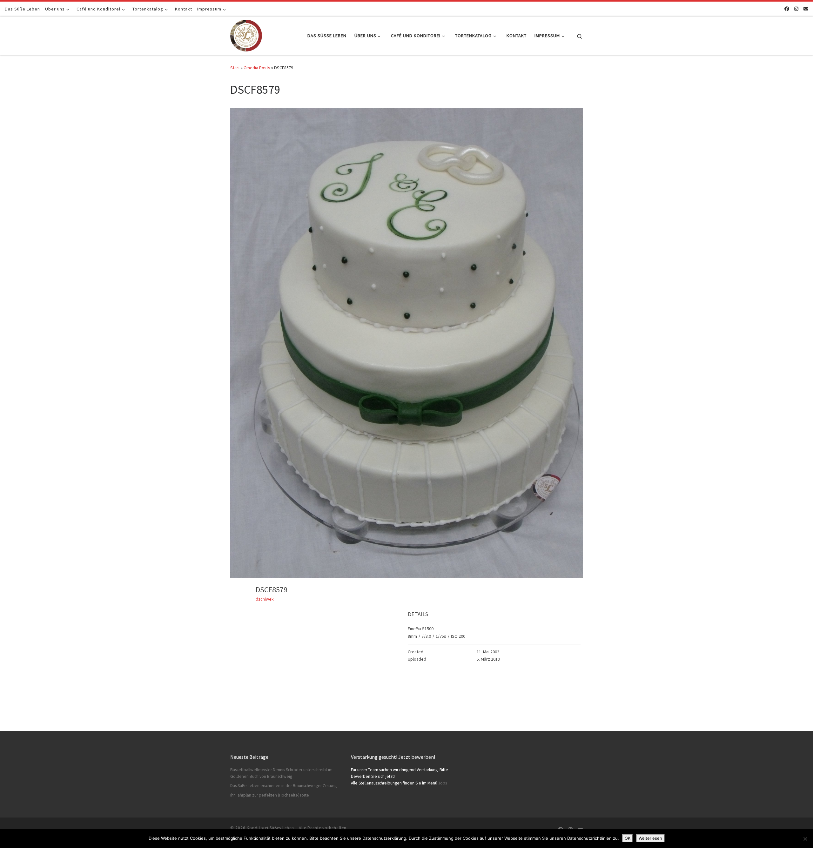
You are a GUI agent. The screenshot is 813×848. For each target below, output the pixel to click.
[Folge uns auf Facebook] (786, 8)
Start (235, 68)
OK (627, 838)
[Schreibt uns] (805, 8)
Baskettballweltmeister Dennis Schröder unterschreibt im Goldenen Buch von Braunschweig (281, 773)
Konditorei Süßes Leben (270, 828)
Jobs (442, 783)
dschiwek (265, 599)
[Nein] (805, 839)
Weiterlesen (650, 838)
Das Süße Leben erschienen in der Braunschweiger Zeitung (283, 785)
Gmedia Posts (257, 68)
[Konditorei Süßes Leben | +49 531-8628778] (246, 34)
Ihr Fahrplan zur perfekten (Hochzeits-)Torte (269, 795)
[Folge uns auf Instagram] (796, 8)
